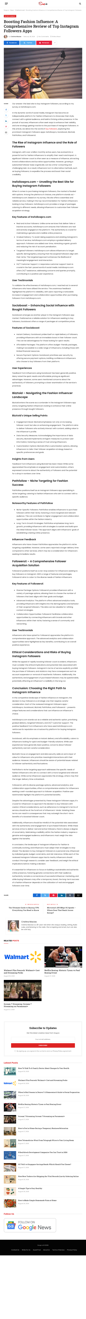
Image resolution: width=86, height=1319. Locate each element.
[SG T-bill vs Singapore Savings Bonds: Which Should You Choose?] (10, 1167)
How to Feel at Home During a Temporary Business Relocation (43, 1128)
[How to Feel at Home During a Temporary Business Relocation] (10, 1131)
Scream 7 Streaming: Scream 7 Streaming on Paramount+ (18, 1005)
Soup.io (6, 10)
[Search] (80, 3)
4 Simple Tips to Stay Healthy (30, 1188)
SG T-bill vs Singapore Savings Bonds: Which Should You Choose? (44, 1164)
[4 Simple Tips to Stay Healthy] (10, 1191)
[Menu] (6, 3)
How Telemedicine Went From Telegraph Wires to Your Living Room (46, 1140)
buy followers (51, 129)
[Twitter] (6, 115)
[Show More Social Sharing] (55, 43)
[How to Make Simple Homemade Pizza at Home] (10, 1203)
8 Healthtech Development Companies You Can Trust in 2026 (42, 1152)
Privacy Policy (57, 1051)
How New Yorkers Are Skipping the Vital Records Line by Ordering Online (48, 1176)
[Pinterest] (6, 126)
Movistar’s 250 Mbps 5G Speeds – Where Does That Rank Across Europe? (61, 910)
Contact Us (15, 1250)
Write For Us (26, 1250)
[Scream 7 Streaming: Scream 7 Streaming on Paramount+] (23, 990)
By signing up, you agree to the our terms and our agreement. (44, 1051)
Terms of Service (58, 1250)
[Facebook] (6, 109)
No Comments (44, 36)
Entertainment (20, 10)
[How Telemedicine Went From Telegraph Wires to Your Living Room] (10, 1143)
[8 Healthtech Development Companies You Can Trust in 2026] (10, 1155)
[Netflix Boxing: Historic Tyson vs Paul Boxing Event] (63, 956)
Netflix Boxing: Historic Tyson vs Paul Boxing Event (62, 971)
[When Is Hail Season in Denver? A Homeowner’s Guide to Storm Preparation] (10, 1095)
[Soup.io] (43, 3)
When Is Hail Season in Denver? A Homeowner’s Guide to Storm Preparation (49, 1092)
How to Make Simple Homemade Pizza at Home (37, 1200)
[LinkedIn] (6, 121)
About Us (46, 1250)
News (12, 10)
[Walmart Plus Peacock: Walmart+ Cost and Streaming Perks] (23, 956)
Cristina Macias (16, 36)
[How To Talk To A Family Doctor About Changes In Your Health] (10, 1071)
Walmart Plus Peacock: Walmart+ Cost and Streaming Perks (22, 971)
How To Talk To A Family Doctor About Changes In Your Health (43, 1068)
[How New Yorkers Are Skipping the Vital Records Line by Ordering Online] (10, 1179)
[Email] (6, 132)
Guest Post (37, 1250)
